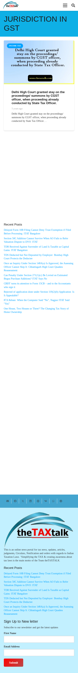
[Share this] (15, 501)
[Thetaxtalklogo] (11, 5)
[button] (65, 5)
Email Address (12, 646)
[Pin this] (38, 501)
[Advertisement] (39, 180)
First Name (10, 633)
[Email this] (7, 501)
